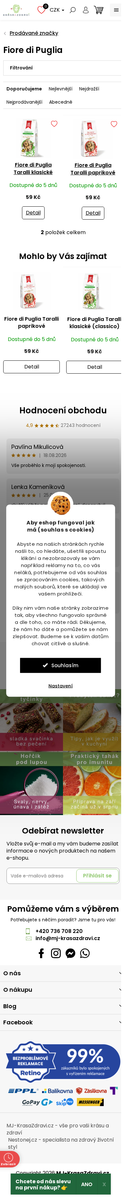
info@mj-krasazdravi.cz (68, 938)
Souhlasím (65, 665)
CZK (55, 10)
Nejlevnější (60, 89)
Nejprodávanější (24, 102)
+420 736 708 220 (59, 931)
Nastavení (60, 685)
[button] (31, 361)
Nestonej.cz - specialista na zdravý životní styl (61, 1143)
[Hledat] (72, 10)
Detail (33, 212)
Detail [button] (31, 366)
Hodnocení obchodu (63, 410)
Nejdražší (89, 89)
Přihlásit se (97, 875)
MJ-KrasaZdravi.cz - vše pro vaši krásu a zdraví (57, 1129)
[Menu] (116, 10)
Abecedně (60, 102)
